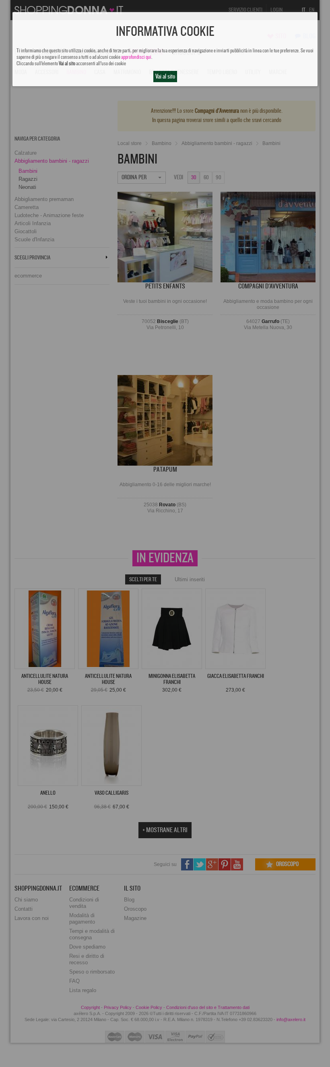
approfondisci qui (136, 57)
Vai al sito (165, 76)
